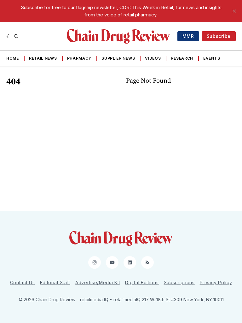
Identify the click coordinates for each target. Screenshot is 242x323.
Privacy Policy (216, 282)
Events (211, 58)
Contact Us (22, 282)
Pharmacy (79, 58)
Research (182, 58)
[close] (234, 11)
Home (12, 58)
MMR (188, 36)
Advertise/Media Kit (97, 282)
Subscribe (219, 36)
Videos (153, 58)
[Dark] (8, 36)
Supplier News (118, 58)
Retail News (43, 58)
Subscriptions (179, 282)
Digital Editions (141, 282)
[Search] (16, 36)
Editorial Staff (55, 282)
